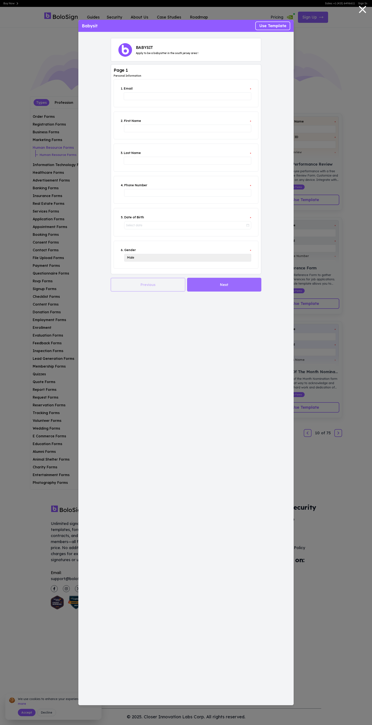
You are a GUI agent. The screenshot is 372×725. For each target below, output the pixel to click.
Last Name (132, 153)
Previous (148, 285)
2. (122, 121)
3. (122, 153)
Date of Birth (134, 217)
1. (122, 88)
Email (128, 88)
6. (122, 250)
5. (122, 217)
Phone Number (135, 185)
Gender (130, 250)
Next (224, 285)
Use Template (272, 25)
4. (122, 185)
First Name (132, 121)
